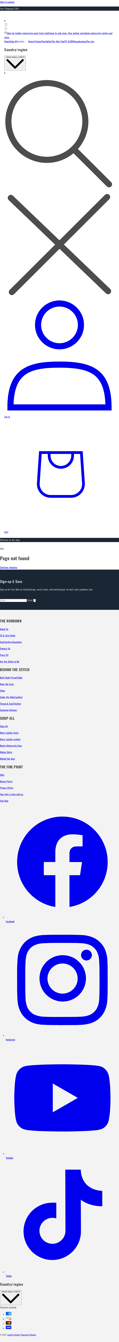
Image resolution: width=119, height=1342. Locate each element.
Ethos (2, 690)
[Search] (59, 184)
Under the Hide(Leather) (11, 697)
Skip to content (7, 2)
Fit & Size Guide (7, 635)
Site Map (4, 801)
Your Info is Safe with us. (12, 794)
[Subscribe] (34, 600)
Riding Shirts (6, 752)
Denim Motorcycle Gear (11, 745)
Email (31, 600)
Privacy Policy (6, 788)
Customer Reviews (8, 710)
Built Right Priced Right (11, 677)
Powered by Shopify (28, 1334)
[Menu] (6, 25)
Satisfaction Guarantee (11, 642)
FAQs (2, 775)
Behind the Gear (7, 758)
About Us (4, 629)
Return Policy (6, 781)
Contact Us (5, 648)
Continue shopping (8, 567)
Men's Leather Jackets (10, 739)
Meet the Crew (7, 684)
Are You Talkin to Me (9, 661)
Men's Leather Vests (9, 732)
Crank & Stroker (13, 1334)
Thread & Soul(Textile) (10, 703)
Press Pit (4, 655)
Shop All (4, 726)
